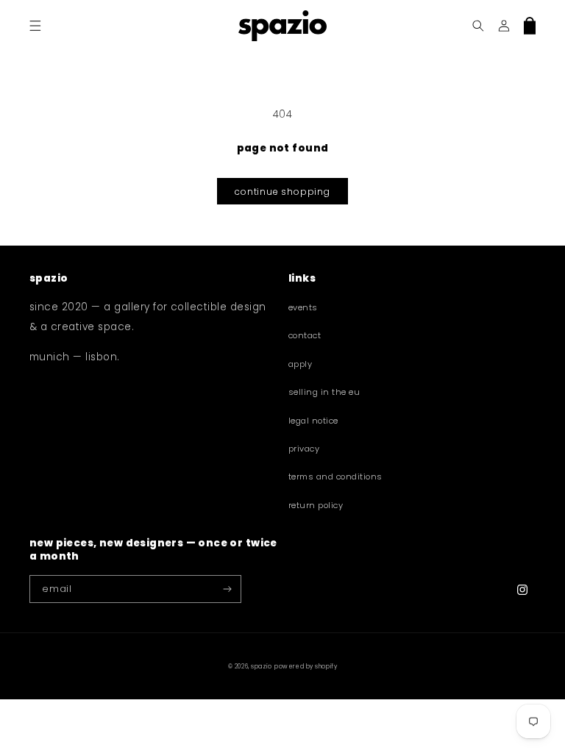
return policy (315, 505)
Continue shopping (282, 191)
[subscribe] (228, 589)
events (303, 307)
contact (304, 335)
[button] (35, 25)
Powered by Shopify (305, 667)
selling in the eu (324, 392)
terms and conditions (335, 476)
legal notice (313, 421)
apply (300, 364)
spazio (261, 667)
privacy (303, 448)
